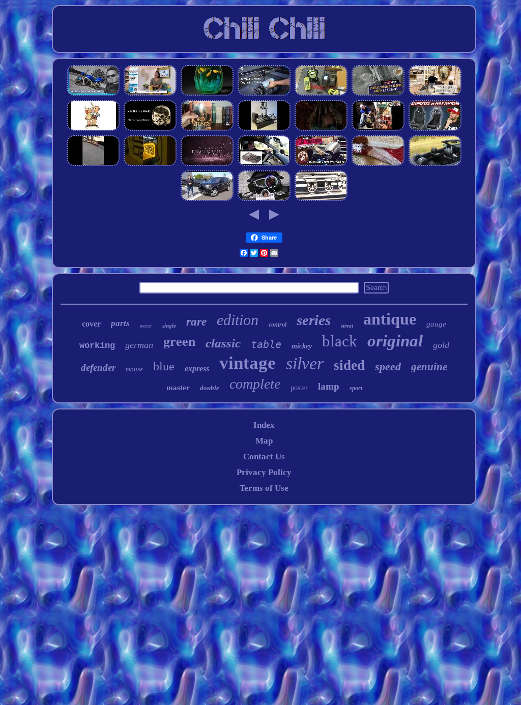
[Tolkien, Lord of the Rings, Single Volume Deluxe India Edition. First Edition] (207, 129)
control (277, 324)
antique (389, 319)
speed (388, 366)
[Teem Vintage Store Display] (435, 94)
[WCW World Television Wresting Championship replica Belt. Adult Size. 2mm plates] (378, 164)
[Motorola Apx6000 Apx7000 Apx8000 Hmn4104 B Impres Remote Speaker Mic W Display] (321, 94)
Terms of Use (264, 488)
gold (441, 345)
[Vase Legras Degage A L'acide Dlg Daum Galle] (207, 94)
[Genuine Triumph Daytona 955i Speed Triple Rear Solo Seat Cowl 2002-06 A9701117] (93, 94)
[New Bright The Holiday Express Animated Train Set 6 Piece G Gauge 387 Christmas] (93, 164)
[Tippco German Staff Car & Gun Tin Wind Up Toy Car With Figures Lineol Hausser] (378, 94)
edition (237, 319)
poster (299, 388)
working (97, 345)
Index (264, 425)
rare (196, 321)
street (347, 325)
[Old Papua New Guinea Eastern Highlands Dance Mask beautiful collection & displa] (150, 129)
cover (91, 323)
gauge (436, 324)
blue (164, 366)
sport (356, 388)
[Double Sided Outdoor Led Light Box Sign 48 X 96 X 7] (150, 164)
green (179, 340)
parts (120, 323)
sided (349, 365)
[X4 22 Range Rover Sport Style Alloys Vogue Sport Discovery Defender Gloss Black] (207, 199)
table (266, 344)
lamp (328, 386)
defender (98, 367)
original (395, 341)
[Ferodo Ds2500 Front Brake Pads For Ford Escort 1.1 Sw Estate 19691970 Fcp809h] (264, 164)
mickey (302, 346)
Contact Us (264, 456)
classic (223, 343)
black (339, 341)
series (314, 320)
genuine (429, 367)
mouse (134, 369)
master (178, 388)
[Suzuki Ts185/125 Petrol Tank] (321, 164)
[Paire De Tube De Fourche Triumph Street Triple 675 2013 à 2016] (264, 199)
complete (254, 384)
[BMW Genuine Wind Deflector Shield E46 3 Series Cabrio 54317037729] (435, 164)
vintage (247, 363)
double (209, 388)
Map (264, 441)
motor (146, 326)
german (139, 345)
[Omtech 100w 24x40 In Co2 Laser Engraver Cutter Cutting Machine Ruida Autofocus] (264, 94)
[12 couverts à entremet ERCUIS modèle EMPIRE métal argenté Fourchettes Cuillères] (207, 164)
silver (305, 363)
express (197, 368)
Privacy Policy (264, 472)
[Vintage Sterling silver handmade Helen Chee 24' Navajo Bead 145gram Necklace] (150, 94)
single (169, 325)
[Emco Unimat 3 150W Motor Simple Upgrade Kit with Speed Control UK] (264, 129)
